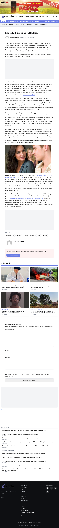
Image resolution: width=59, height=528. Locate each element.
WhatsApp (18, 235)
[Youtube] (55, 488)
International (44, 24)
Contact (20, 522)
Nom (7, 350)
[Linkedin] (47, 491)
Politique (23, 505)
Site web (7, 365)
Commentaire (9, 329)
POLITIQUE (4, 24)
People (23, 508)
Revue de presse (25, 503)
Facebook (8, 235)
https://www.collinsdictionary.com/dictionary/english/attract (25, 198)
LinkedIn (26, 235)
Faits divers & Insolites (36, 309)
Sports (32, 16)
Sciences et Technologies (27, 512)
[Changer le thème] (56, 16)
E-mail (7, 357)
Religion (23, 506)
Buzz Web (38, 16)
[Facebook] (47, 488)
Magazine (23, 516)
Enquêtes (25, 522)
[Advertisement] (29, 69)
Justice (11, 24)
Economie (29, 24)
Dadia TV (23, 514)
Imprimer (45, 235)
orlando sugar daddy (29, 95)
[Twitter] (51, 488)
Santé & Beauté (25, 510)
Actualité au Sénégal (48, 16)
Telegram (32, 235)
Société (27, 16)
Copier (38, 235)
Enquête (21, 16)
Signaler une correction (13, 255)
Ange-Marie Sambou (14, 37)
